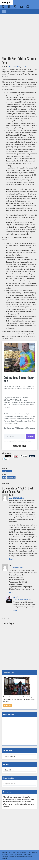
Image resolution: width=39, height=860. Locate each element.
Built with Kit (19, 446)
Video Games (11, 477)
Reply (11, 559)
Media (4, 477)
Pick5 (9, 471)
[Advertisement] (19, 33)
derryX (23, 67)
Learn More (7, 705)
